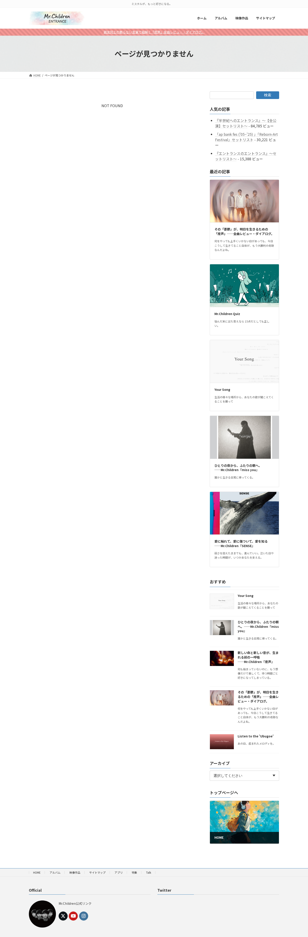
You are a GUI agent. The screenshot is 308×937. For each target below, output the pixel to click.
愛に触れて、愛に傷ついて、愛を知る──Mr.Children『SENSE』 (241, 543)
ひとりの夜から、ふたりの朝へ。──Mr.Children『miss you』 (238, 467)
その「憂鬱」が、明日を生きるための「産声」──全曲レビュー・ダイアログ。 (244, 231)
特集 (134, 872)
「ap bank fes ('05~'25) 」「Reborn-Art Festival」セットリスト (246, 136)
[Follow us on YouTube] (73, 916)
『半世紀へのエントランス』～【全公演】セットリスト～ (245, 123)
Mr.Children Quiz (227, 313)
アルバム (55, 872)
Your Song (222, 389)
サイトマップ (97, 872)
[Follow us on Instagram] (83, 916)
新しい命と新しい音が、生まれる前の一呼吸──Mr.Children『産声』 (258, 657)
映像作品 (74, 872)
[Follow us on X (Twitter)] (63, 916)
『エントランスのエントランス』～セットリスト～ (245, 156)
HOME (37, 872)
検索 (267, 95)
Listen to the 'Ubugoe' (256, 736)
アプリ (119, 872)
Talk (148, 872)
